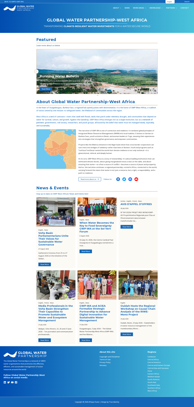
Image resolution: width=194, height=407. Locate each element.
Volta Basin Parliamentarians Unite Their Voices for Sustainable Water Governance (53, 239)
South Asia (152, 382)
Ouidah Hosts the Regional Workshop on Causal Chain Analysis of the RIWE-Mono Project (138, 310)
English (40, 230)
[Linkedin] (5, 382)
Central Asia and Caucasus (158, 368)
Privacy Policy (105, 362)
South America (153, 379)
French (134, 201)
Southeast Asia (154, 385)
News (46, 230)
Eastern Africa (153, 374)
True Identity (114, 402)
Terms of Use (105, 359)
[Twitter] (8, 382)
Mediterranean (154, 376)
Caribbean (152, 356)
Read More (44, 264)
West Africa (152, 391)
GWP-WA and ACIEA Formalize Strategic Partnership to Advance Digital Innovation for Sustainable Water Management (95, 313)
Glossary (103, 365)
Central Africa (153, 359)
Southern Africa (154, 388)
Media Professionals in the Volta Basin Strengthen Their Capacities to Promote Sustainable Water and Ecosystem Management (55, 313)
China (150, 371)
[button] (14, 1)
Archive (123, 201)
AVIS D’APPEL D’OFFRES (136, 204)
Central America (154, 362)
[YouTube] (12, 382)
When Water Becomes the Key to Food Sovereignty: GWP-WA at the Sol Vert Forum (97, 227)
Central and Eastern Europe (159, 365)
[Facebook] (16, 382)
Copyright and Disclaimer (110, 356)
